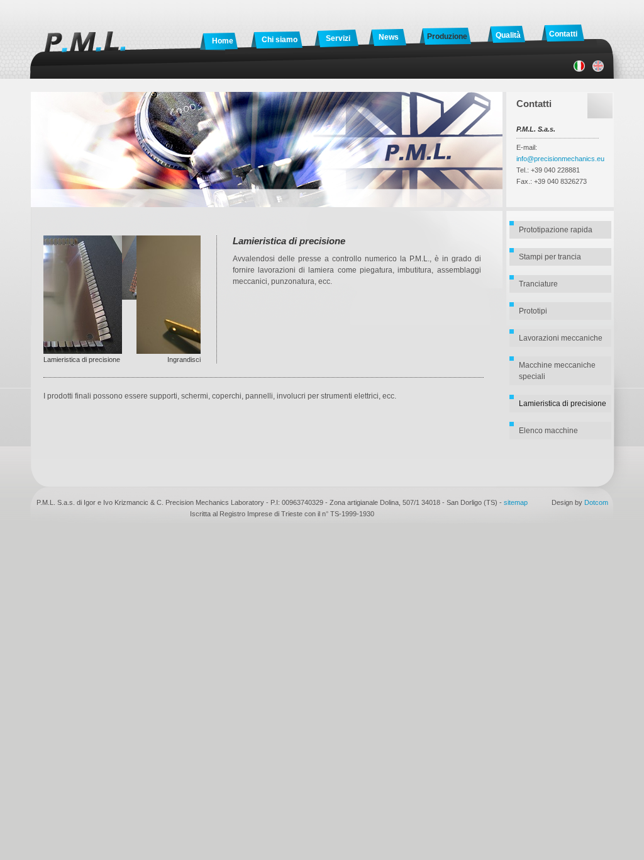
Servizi (338, 38)
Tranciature (538, 284)
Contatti (563, 34)
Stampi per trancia (550, 256)
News (389, 37)
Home (222, 41)
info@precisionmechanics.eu (560, 158)
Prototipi (533, 311)
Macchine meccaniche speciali (557, 371)
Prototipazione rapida (555, 229)
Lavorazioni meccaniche (560, 338)
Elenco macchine (548, 430)
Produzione (447, 36)
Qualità (508, 35)
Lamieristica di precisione (562, 403)
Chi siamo (279, 39)
